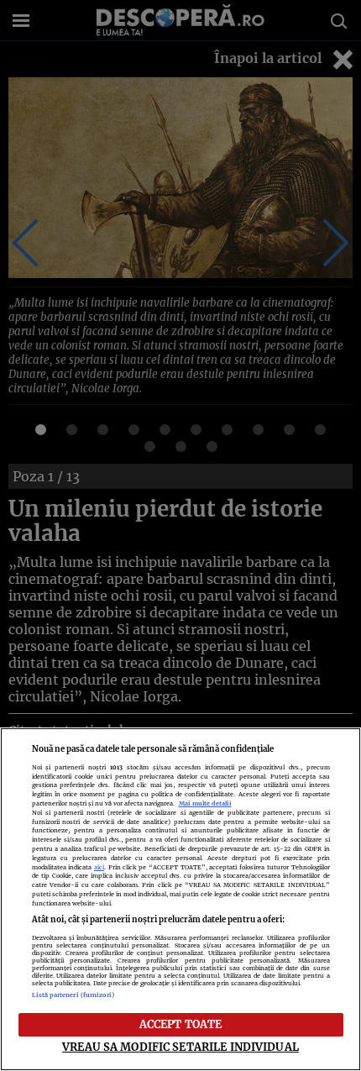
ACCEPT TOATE (180, 1024)
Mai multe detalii (205, 803)
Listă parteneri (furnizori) (73, 995)
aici (99, 867)
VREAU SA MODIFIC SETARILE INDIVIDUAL (180, 1046)
